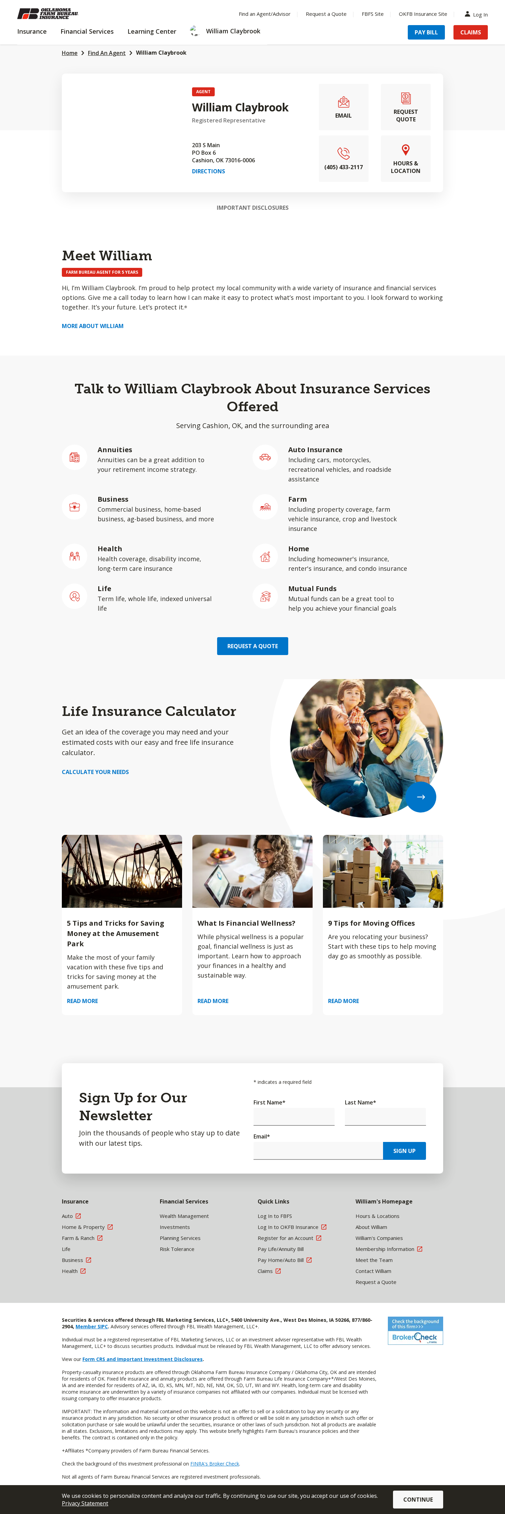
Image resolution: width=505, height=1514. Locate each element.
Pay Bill (426, 32)
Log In (480, 14)
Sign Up (404, 1151)
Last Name (360, 1102)
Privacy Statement (85, 1503)
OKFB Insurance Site (423, 14)
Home (70, 53)
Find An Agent (107, 53)
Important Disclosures (253, 207)
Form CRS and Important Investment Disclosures (142, 1359)
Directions (208, 171)
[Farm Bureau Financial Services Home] (61, 13)
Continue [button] (418, 1499)
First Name (269, 1102)
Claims (470, 32)
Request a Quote (326, 14)
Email (262, 1136)
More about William (93, 326)
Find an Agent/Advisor (265, 14)
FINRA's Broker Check (214, 1463)
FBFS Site (373, 14)
